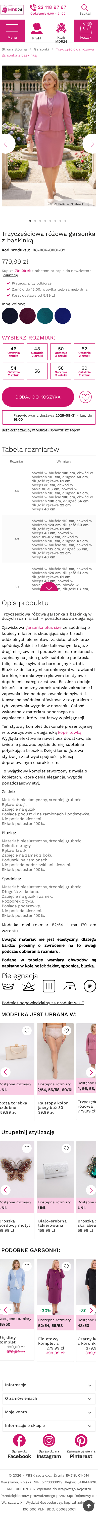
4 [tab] (45, 220)
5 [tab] (50, 220)
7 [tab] (60, 220)
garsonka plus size (43, 627)
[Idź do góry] (88, 1505)
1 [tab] (30, 220)
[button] (6, 1072)
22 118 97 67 (52, 7)
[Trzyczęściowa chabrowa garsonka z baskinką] (63, 316)
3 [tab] (40, 220)
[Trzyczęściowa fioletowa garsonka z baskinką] (27, 316)
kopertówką (69, 732)
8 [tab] (65, 220)
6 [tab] (55, 220)
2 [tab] (35, 220)
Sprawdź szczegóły (65, 430)
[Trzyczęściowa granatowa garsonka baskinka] (10, 316)
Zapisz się (10, 275)
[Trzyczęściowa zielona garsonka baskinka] (45, 316)
